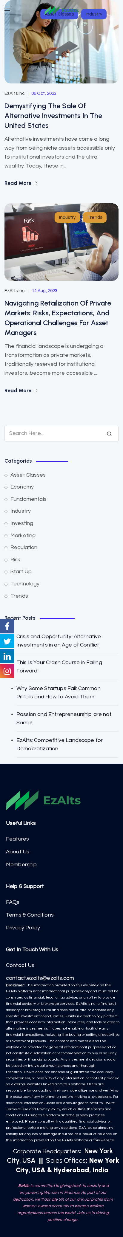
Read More (18, 183)
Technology (25, 584)
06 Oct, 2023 (44, 93)
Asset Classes (28, 475)
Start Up (21, 571)
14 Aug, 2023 (45, 291)
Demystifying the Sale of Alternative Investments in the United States (53, 115)
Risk (15, 559)
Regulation (24, 547)
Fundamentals (28, 499)
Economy (22, 487)
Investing (21, 523)
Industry (67, 217)
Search (109, 433)
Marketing (23, 535)
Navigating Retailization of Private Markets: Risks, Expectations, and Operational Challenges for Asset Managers (57, 318)
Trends (94, 217)
